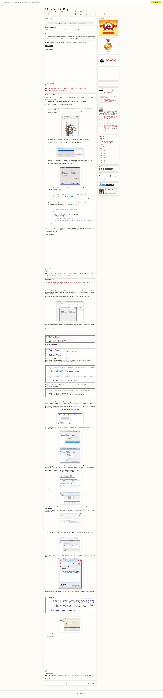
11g (50, 273)
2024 (101, 148)
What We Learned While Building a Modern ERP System (107, 142)
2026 (101, 138)
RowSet (56, 90)
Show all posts (81, 23)
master (85, 273)
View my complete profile (110, 193)
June (102, 139)
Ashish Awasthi (109, 189)
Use (79, 677)
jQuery (85, 14)
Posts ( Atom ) (73, 687)
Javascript (79, 14)
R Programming (93, 14)
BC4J (63, 675)
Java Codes (72, 14)
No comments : (49, 271)
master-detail (74, 88)
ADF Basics (53, 88)
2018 (101, 151)
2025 (101, 146)
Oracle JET (101, 14)
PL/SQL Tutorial (63, 14)
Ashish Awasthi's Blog (56, 9)
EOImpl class (76, 273)
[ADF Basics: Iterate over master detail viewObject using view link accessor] (49, 46)
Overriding (50, 275)
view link (82, 677)
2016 (101, 155)
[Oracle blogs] (108, 52)
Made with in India (81, 693)
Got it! (156, 2)
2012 (101, 162)
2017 (101, 153)
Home (46, 14)
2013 (101, 160)
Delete (61, 273)
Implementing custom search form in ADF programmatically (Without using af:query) (110, 100)
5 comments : (49, 87)
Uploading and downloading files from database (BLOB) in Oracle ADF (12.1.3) (110, 126)
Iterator (69, 88)
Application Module (61, 88)
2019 (101, 150)
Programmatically (49, 90)
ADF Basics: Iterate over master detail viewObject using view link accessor (66, 30)
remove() (56, 275)
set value (67, 677)
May (102, 144)
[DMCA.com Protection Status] (107, 185)
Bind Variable (68, 675)
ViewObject (70, 90)
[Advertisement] (70, 65)
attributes (59, 675)
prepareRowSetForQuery (75, 555)
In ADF (81, 273)
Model (89, 273)
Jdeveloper (91, 675)
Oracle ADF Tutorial (54, 14)
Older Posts (91, 683)
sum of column (73, 677)
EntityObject (70, 273)
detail (64, 273)
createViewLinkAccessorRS (78, 675)
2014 (101, 158)
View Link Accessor (62, 90)
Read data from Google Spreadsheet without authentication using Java (109, 109)
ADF (50, 88)
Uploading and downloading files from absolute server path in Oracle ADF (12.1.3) (110, 91)
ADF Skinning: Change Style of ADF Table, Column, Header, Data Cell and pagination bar (110, 117)
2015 (101, 157)
